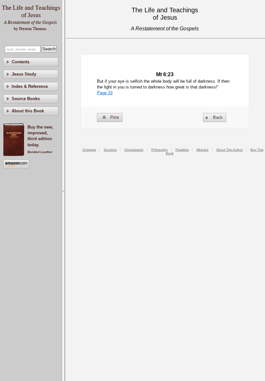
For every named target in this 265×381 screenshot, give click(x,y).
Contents (20, 61)
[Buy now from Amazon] (16, 165)
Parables (182, 149)
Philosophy (159, 149)
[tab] (30, 62)
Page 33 (104, 92)
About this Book (28, 110)
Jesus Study (24, 74)
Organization (133, 149)
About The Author (229, 149)
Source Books (26, 98)
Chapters (89, 149)
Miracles (202, 149)
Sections (110, 149)
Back (218, 117)
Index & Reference (30, 86)
